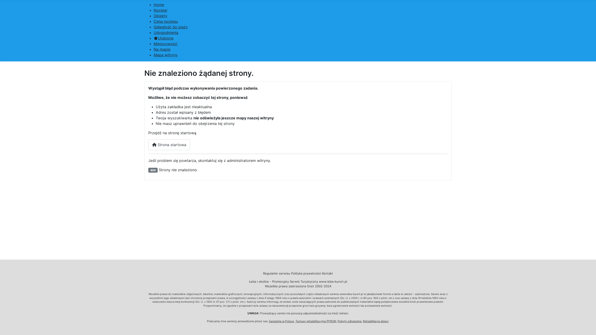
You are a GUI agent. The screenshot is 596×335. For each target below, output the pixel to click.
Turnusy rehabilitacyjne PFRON (315, 321)
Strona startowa (171, 144)
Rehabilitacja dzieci (376, 321)
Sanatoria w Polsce (281, 321)
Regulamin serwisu (276, 273)
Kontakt (327, 273)
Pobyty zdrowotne (350, 321)
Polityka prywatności (306, 273)
